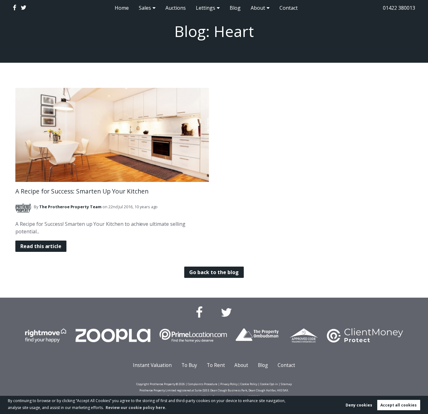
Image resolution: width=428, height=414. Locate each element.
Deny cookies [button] (359, 405)
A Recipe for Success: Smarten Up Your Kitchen (82, 191)
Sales (145, 7)
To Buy (189, 365)
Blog (235, 7)
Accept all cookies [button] (398, 405)
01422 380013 (399, 7)
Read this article (40, 246)
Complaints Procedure (202, 384)
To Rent (216, 365)
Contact (288, 7)
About (258, 7)
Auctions (175, 7)
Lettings (205, 7)
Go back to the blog (213, 272)
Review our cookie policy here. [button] (136, 407)
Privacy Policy (228, 384)
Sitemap (286, 384)
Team (70, 207)
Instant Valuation (152, 365)
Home (122, 7)
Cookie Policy (248, 384)
